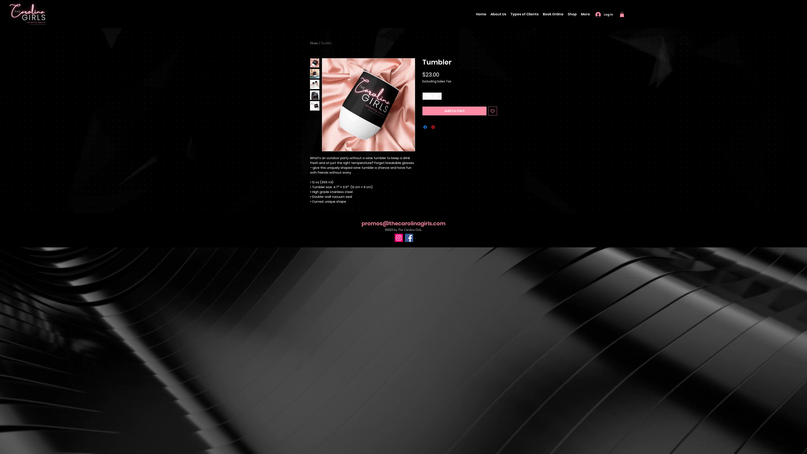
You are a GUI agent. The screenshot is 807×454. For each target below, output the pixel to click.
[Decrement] (425, 96)
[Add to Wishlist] (492, 111)
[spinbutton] (432, 96)
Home (314, 43)
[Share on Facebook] (425, 127)
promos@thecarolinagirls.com (403, 223)
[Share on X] (441, 127)
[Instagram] (399, 238)
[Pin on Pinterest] (433, 127)
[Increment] (438, 96)
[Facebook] (409, 238)
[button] (622, 14)
